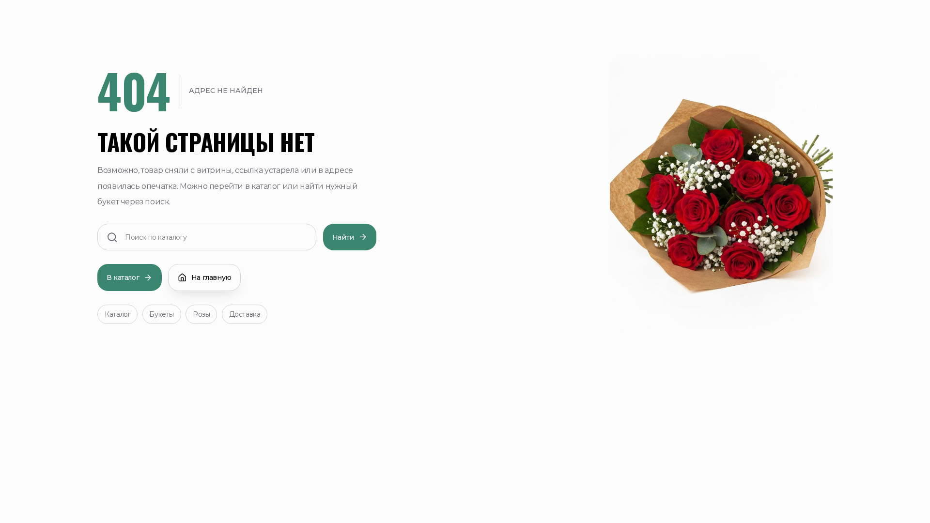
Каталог (117, 314)
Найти (343, 237)
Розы (201, 314)
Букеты (161, 314)
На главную (211, 277)
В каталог (123, 277)
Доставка (245, 314)
